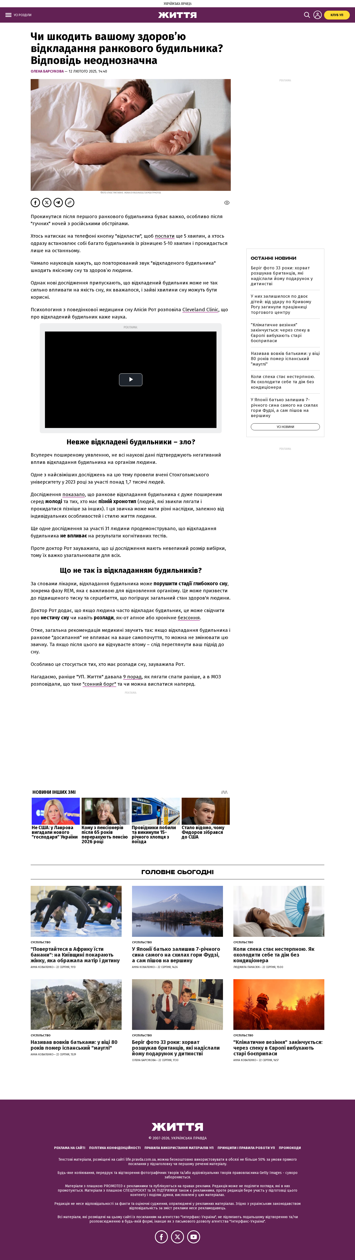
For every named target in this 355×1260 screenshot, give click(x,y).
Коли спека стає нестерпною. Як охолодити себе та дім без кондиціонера (283, 382)
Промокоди (290, 1148)
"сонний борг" (99, 684)
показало (73, 494)
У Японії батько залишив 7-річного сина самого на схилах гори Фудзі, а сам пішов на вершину (284, 407)
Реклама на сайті (69, 1148)
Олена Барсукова (47, 71)
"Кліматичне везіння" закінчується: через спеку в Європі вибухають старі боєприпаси (280, 332)
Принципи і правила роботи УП (246, 1148)
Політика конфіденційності (115, 1148)
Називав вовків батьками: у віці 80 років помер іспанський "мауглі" (285, 359)
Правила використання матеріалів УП (179, 1148)
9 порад (132, 677)
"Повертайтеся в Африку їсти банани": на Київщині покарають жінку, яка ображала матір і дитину (75, 955)
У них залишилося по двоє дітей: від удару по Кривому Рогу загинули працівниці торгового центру (281, 304)
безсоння (189, 618)
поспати (165, 236)
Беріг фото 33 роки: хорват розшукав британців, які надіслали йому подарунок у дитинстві (282, 276)
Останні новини (273, 258)
